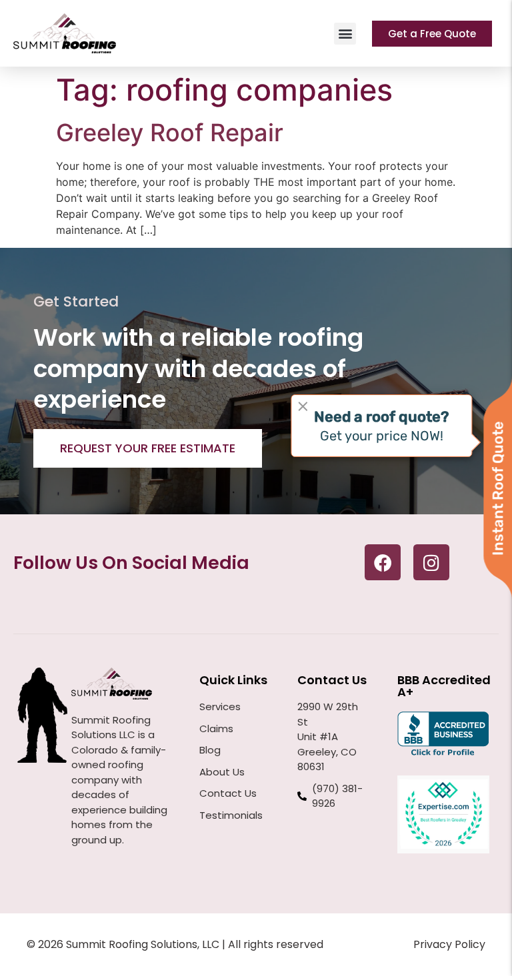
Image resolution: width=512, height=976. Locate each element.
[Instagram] (431, 562)
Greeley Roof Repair (169, 132)
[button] (345, 34)
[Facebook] (383, 562)
